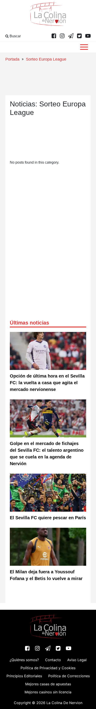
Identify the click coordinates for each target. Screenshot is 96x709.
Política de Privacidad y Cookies (48, 668)
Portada (12, 59)
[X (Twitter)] (79, 36)
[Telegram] (70, 36)
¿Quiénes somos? (24, 660)
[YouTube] (88, 36)
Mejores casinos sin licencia (48, 692)
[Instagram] (62, 36)
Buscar (15, 36)
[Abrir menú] (84, 47)
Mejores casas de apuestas (48, 684)
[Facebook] (54, 36)
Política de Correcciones (69, 676)
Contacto (53, 660)
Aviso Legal (77, 660)
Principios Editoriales (24, 676)
